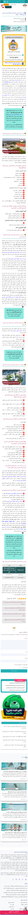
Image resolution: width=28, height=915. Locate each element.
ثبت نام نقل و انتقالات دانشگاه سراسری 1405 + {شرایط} (17, 890)
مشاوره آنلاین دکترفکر (23, 909)
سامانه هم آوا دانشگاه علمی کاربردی (15, 493)
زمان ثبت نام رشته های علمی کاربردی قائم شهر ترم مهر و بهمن (14, 685)
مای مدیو (12, 909)
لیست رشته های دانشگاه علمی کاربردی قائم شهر (17, 683)
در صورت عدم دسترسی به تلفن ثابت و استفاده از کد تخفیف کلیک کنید (13, 63)
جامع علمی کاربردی (16, 18)
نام (26, 652)
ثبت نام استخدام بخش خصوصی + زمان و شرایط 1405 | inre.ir (15, 888)
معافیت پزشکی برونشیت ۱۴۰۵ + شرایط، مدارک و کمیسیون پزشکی (15, 745)
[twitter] (19, 879)
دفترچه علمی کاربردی (17, 331)
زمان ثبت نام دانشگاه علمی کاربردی (18, 259)
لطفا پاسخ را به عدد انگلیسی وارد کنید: (20, 664)
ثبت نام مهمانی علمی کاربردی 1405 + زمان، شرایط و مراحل (16, 832)
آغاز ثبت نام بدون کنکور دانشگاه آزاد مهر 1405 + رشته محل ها (16, 886)
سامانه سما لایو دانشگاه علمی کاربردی (14, 501)
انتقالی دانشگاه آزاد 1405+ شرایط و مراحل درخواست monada (15, 892)
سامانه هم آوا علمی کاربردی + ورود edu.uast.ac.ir (17, 792)
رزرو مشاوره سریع (24, 902)
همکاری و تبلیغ (11, 902)
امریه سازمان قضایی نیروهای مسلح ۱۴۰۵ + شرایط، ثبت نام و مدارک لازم (15, 727)
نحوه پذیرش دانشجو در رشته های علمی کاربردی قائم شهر (15, 687)
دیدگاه (25, 638)
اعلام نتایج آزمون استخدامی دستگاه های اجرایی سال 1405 (16, 894)
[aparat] (26, 879)
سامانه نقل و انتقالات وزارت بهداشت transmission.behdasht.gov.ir (14, 897)
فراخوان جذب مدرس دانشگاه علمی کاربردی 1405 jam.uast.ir (15, 771)
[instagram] (5, 1)
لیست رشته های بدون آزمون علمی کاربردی (13, 252)
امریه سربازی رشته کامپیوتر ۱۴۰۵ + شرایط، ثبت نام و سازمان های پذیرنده (14, 732)
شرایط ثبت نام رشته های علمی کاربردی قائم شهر (16, 690)
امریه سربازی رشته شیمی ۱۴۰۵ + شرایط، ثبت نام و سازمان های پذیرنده (14, 740)
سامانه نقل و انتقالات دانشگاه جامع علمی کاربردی (15, 477)
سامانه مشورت (11, 907)
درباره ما (25, 907)
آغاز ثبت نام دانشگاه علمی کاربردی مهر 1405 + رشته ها (17, 812)
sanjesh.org (7, 82)
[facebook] (13, 879)
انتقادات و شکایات (24, 904)
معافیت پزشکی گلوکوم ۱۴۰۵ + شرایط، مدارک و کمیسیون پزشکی (14, 736)
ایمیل (26, 658)
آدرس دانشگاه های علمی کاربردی (15, 114)
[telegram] (7, 1)
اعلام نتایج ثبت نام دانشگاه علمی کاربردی (11, 297)
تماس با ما (12, 904)
